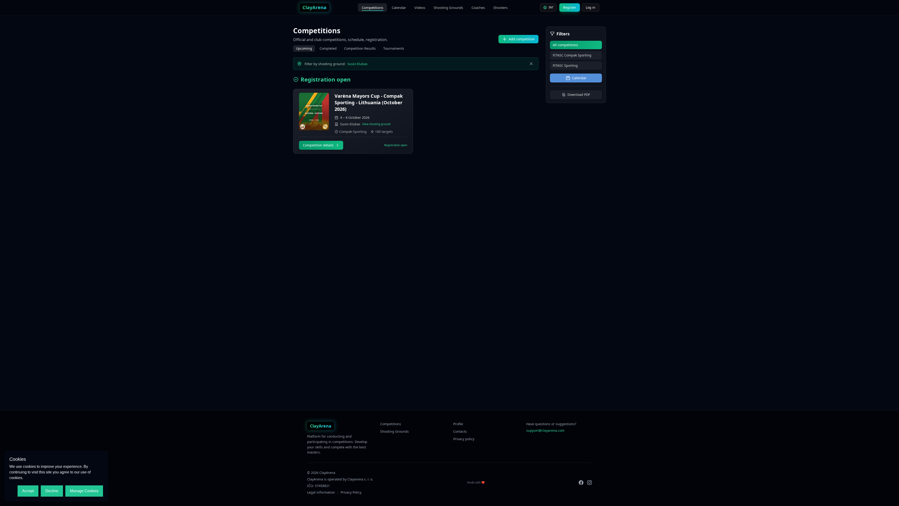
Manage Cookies (84, 491)
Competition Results (360, 48)
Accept (28, 491)
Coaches (478, 7)
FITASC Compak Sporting (572, 55)
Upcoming (304, 48)
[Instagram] (589, 482)
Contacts (460, 431)
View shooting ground (376, 124)
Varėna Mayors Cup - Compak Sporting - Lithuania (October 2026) (369, 102)
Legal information (321, 492)
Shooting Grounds (448, 7)
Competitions (372, 7)
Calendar (399, 7)
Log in (590, 7)
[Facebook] (581, 482)
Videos (419, 7)
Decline (51, 491)
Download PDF (578, 94)
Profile (458, 424)
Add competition (522, 39)
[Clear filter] (531, 63)
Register (569, 7)
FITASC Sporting (565, 65)
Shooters (500, 7)
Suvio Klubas (357, 64)
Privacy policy (463, 439)
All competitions (565, 45)
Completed (328, 48)
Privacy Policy (351, 492)
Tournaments (393, 48)
